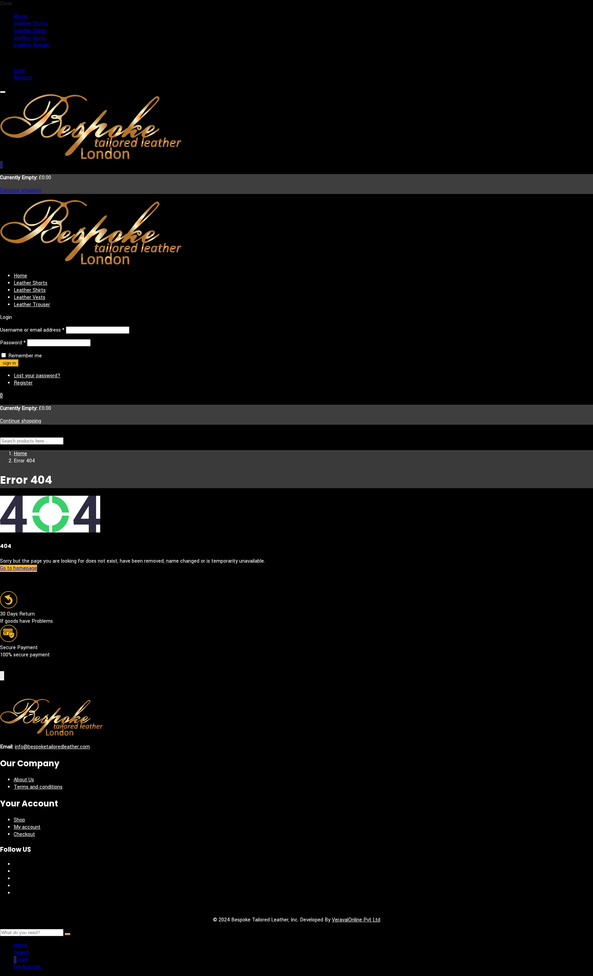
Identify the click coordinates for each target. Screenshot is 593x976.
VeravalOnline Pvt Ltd (356, 919)
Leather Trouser (32, 45)
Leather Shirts (30, 30)
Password (13, 342)
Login (20, 70)
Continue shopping (20, 190)
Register (23, 77)
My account (27, 827)
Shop (19, 820)
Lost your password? (37, 375)
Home (20, 16)
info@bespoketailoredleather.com (52, 746)
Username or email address (32, 330)
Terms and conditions (38, 787)
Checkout (24, 834)
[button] (1, 165)
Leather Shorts (30, 23)
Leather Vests (29, 38)
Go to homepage (18, 568)
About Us (24, 779)
